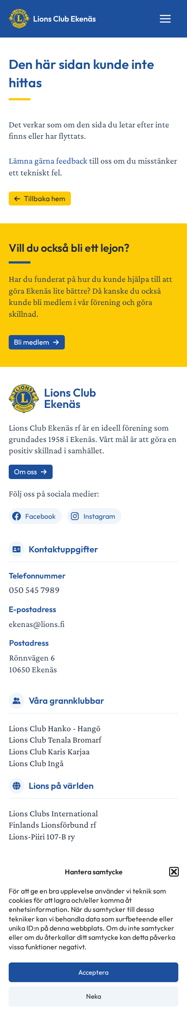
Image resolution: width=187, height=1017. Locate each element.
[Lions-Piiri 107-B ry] (42, 836)
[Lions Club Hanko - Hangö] (54, 728)
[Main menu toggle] (165, 19)
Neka (93, 996)
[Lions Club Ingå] (36, 763)
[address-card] (16, 549)
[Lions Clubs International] (53, 813)
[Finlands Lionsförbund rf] (52, 825)
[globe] (16, 786)
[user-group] (16, 701)
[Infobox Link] (93, 583)
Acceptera (93, 972)
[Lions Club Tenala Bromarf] (55, 740)
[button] (174, 871)
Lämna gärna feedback (48, 160)
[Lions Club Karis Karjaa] (49, 751)
